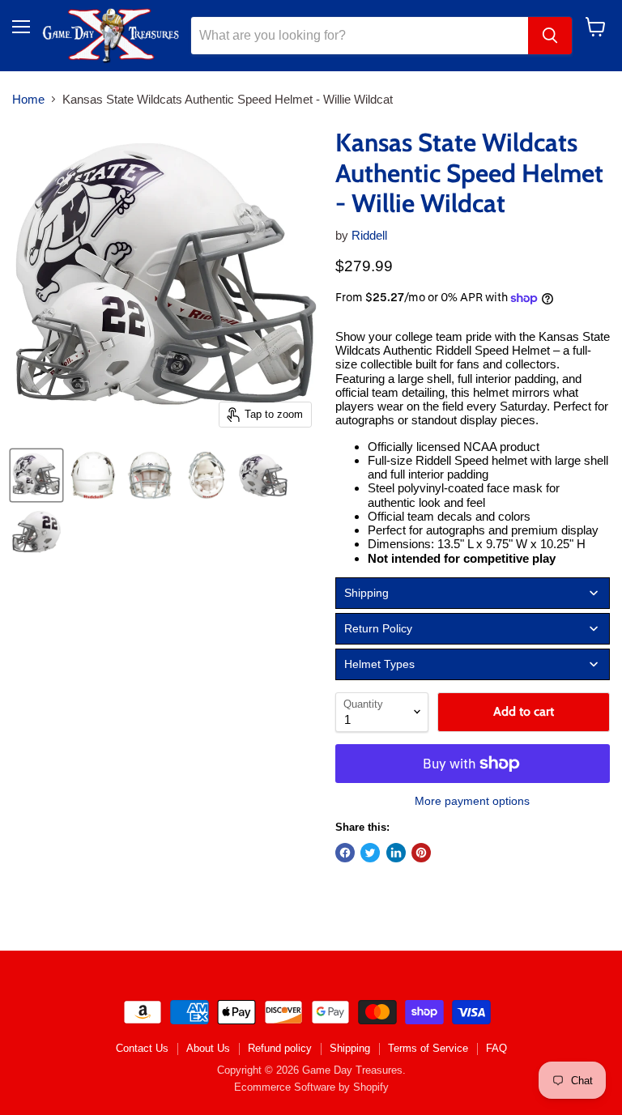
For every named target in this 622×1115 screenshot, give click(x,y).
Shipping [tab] (366, 592)
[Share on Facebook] (345, 852)
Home (28, 99)
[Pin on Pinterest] (421, 852)
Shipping (350, 1048)
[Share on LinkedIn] (396, 852)
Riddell (369, 235)
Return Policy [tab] (378, 628)
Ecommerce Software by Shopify (311, 1087)
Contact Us (142, 1048)
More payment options (472, 800)
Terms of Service (428, 1048)
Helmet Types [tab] (379, 664)
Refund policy (280, 1048)
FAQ (496, 1048)
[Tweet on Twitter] (370, 852)
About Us (208, 1048)
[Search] (550, 35)
